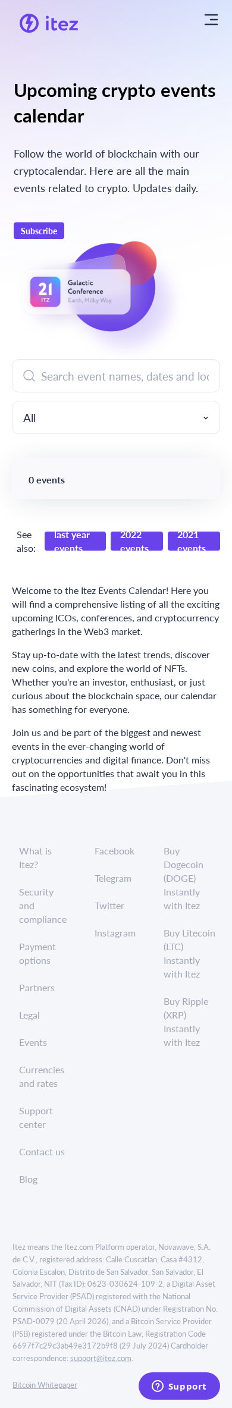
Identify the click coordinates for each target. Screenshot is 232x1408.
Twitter (109, 905)
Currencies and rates (41, 1076)
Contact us (42, 1151)
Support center (36, 1117)
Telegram (113, 878)
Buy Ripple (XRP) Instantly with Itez (186, 1021)
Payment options (37, 953)
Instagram (115, 932)
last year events (72, 541)
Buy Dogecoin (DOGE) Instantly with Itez (183, 878)
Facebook (114, 850)
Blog (28, 1179)
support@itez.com (100, 1357)
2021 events (191, 541)
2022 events (134, 541)
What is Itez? (35, 857)
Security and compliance (43, 905)
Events (33, 1042)
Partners (37, 987)
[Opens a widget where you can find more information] (179, 1387)
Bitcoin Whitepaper (44, 1384)
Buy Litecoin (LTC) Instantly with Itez (189, 953)
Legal (29, 1015)
